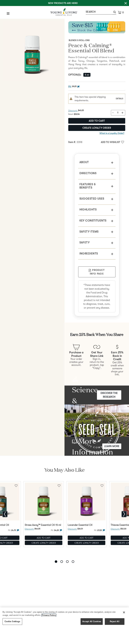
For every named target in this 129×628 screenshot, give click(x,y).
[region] (64, 617)
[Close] (124, 612)
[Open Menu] (8, 13)
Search (91, 11)
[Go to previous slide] (5, 514)
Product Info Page (97, 272)
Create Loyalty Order (96, 128)
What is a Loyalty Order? (111, 133)
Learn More (111, 446)
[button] (114, 12)
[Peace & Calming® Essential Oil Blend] (32, 51)
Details (119, 98)
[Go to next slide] (124, 514)
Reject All (114, 621)
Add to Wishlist (110, 142)
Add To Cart (43, 538)
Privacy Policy (49, 615)
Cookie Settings (12, 621)
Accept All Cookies (91, 621)
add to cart (97, 120)
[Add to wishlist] (59, 485)
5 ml (87, 75)
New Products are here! (63, 3)
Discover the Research (109, 395)
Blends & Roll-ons (79, 40)
